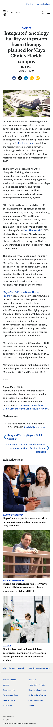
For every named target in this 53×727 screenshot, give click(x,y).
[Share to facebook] (14, 77)
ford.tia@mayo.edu (34, 427)
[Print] (38, 77)
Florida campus (26, 143)
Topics (31, 705)
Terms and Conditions (8, 716)
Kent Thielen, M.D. (33, 230)
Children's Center (35, 700)
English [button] (29, 4)
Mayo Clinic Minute (36, 685)
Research (32, 679)
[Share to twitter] (20, 77)
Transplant (7, 705)
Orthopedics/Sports (37, 695)
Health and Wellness (37, 690)
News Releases (9, 679)
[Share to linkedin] (26, 77)
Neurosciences (9, 700)
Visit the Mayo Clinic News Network (29, 408)
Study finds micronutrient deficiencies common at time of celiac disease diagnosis (25, 448)
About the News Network (13, 668)
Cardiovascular (9, 690)
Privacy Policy (6, 720)
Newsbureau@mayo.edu (39, 668)
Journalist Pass (43, 4)
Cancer (6, 685)
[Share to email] (32, 77)
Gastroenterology (10, 695)
